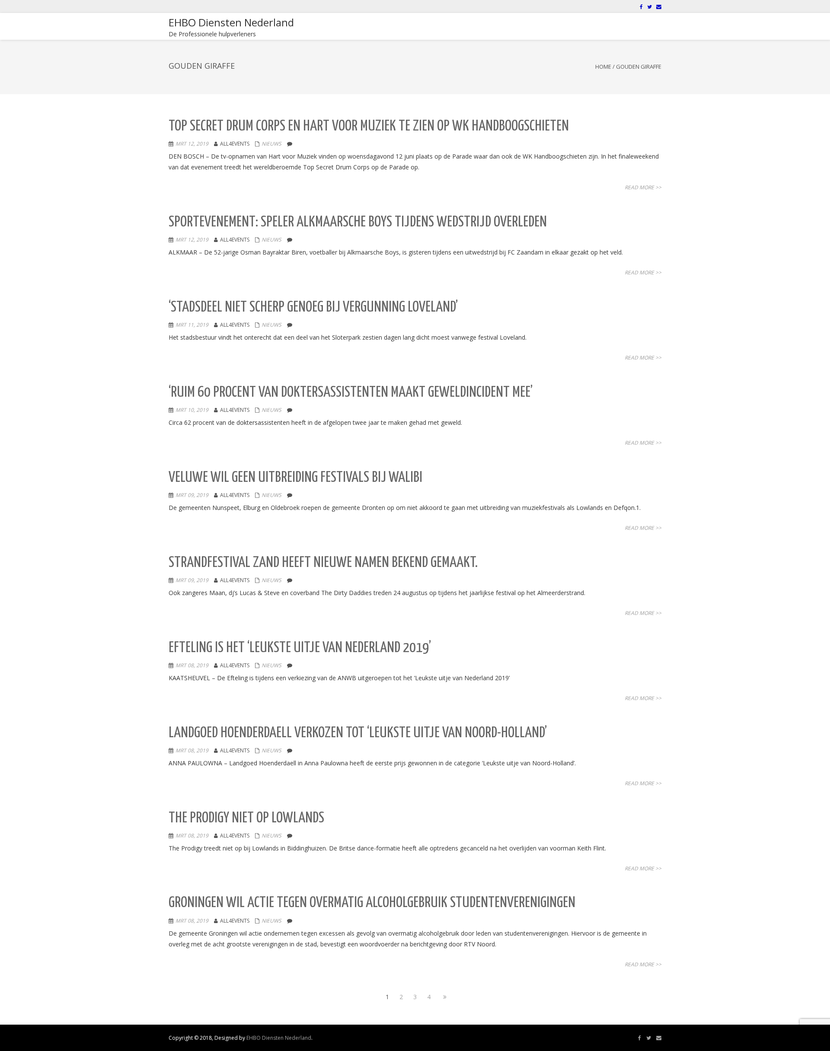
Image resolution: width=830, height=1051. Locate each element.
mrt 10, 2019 (192, 410)
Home (603, 66)
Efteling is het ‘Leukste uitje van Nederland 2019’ (300, 648)
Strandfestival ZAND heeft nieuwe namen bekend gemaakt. (323, 563)
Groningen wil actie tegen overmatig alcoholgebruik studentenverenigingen (372, 903)
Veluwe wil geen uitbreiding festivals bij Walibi (295, 478)
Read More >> (643, 187)
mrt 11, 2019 (192, 324)
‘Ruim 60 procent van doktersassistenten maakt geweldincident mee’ (351, 392)
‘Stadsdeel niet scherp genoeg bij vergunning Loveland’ (313, 307)
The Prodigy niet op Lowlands (246, 818)
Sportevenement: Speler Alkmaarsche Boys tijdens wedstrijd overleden (358, 222)
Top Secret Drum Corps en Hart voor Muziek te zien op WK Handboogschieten (369, 126)
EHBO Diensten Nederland (278, 1037)
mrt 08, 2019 (192, 665)
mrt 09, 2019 (192, 495)
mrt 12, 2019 (192, 143)
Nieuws (271, 143)
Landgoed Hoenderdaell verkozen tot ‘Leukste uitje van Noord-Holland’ (358, 733)
